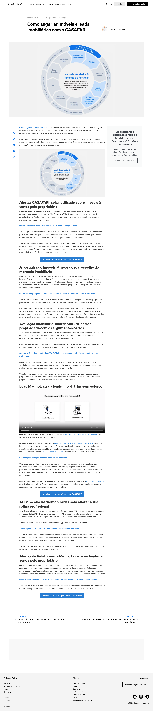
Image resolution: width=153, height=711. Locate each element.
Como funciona (79, 683)
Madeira (7, 700)
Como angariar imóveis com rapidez (34, 127)
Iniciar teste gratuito (137, 4)
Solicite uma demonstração (125, 160)
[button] (13, 133)
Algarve (7, 683)
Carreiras (77, 689)
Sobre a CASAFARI (62, 4)
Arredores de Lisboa (12, 686)
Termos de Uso (79, 695)
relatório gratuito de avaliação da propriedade (73, 443)
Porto (6, 703)
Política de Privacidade (82, 692)
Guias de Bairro (10, 678)
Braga (6, 689)
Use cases (40, 4)
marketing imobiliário (95, 481)
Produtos (28, 4)
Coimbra (7, 695)
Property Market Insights (56, 17)
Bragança (7, 692)
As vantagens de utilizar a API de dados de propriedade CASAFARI (49, 529)
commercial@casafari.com (135, 684)
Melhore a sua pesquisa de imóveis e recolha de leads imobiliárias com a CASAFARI (57, 294)
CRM (75, 697)
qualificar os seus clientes (52, 452)
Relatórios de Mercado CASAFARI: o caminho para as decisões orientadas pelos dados (58, 580)
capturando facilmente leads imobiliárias (80, 434)
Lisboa (6, 697)
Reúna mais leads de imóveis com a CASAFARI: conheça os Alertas (49, 226)
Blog (50, 4)
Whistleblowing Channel (83, 700)
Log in (119, 4)
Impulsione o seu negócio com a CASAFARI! (62, 259)
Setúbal (7, 706)
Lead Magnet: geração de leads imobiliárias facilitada (43, 458)
